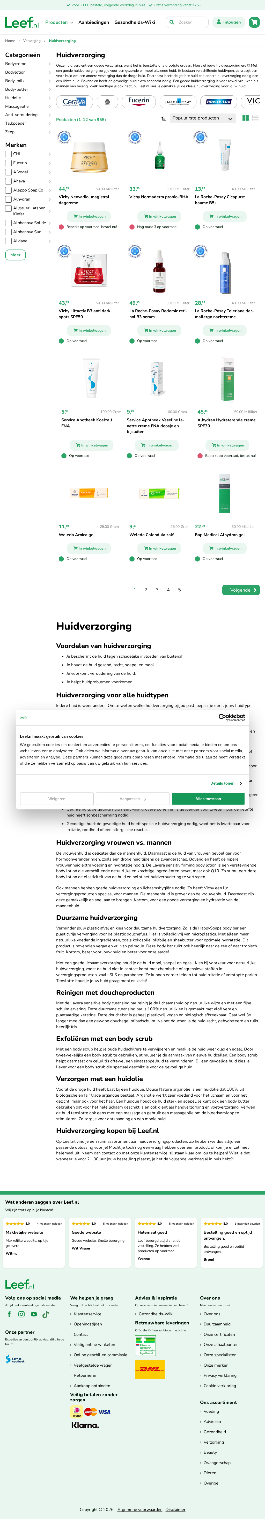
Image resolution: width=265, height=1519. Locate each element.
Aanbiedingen (93, 22)
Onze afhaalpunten (221, 1344)
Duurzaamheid (217, 1324)
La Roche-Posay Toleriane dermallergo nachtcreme (224, 314)
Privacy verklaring (220, 1375)
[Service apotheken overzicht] (17, 1359)
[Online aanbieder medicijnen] (147, 1355)
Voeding (211, 1411)
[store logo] (22, 22)
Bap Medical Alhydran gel (220, 535)
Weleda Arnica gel (77, 535)
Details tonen (222, 783)
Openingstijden (88, 1324)
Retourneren (86, 1375)
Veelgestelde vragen (93, 1365)
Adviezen (212, 1421)
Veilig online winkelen (94, 1344)
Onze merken (216, 1365)
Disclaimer (176, 1510)
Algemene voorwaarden (140, 1510)
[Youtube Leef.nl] (36, 1317)
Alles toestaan (208, 799)
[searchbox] (187, 22)
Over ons (212, 1314)
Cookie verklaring (220, 1386)
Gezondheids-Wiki (134, 22)
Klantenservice (87, 1314)
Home (10, 40)
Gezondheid (215, 1432)
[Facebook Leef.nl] (11, 1317)
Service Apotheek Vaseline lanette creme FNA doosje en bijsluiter (156, 426)
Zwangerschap (217, 1463)
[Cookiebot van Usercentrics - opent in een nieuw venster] (222, 717)
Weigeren (56, 799)
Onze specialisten (220, 1355)
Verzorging (32, 40)
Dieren (210, 1473)
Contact (81, 1334)
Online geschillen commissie (100, 1355)
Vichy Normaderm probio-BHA (158, 197)
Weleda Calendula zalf (151, 535)
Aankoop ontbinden (92, 1386)
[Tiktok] (47, 1317)
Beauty (210, 1452)
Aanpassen (130, 799)
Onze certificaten (219, 1334)
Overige (211, 1483)
